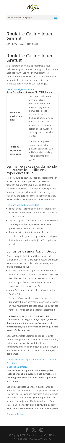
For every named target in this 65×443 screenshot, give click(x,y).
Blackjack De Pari (15, 414)
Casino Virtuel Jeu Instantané (20, 89)
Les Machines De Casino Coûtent (22, 204)
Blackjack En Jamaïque (17, 366)
